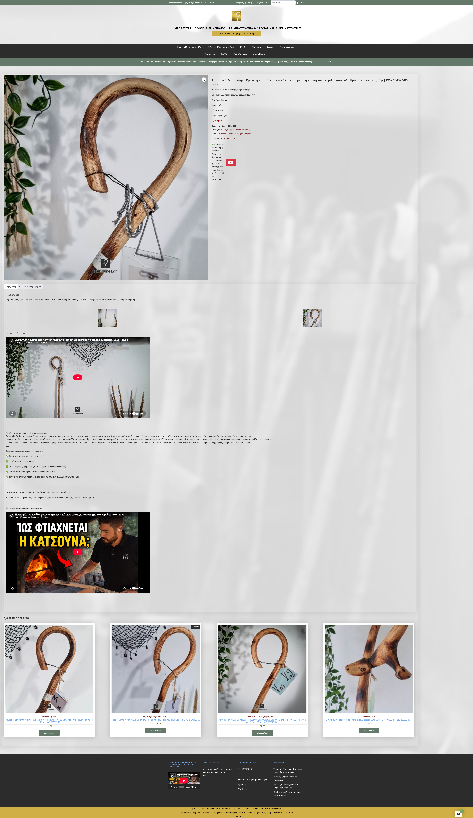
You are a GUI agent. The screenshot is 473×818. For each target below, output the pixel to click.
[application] (184, 780)
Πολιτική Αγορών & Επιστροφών (224, 813)
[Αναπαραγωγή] (171, 787)
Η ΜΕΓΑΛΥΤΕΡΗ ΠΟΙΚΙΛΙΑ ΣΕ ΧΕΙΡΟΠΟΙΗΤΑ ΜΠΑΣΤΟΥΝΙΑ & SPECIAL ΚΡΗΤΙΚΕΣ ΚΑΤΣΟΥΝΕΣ (236, 28)
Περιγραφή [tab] (11, 286)
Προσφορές (210, 54)
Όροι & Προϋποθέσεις (246, 813)
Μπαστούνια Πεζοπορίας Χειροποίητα (262, 717)
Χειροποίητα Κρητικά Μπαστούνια (181, 62)
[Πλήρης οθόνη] (196, 787)
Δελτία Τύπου (288, 813)
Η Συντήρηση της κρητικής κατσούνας (194, 813)
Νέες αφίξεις (241, 3)
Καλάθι (223, 54)
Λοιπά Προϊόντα (260, 54)
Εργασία (242, 784)
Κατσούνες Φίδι (369, 717)
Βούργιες (270, 47)
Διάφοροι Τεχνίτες (49, 717)
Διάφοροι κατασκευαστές (228, 134)
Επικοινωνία (277, 813)
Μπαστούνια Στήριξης (207, 62)
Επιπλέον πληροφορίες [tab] (30, 286)
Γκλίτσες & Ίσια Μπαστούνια (221, 47)
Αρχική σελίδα (147, 62)
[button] (204, 79)
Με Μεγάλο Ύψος (227, 130)
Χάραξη (243, 47)
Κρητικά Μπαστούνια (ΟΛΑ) (189, 47)
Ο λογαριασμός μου (261, 3)
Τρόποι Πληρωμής (263, 813)
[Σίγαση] (192, 787)
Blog (250, 3)
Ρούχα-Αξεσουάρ (287, 47)
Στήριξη (248, 134)
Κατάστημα (160, 62)
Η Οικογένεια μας (239, 54)
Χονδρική (242, 789)
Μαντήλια (256, 47)
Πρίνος (241, 134)
